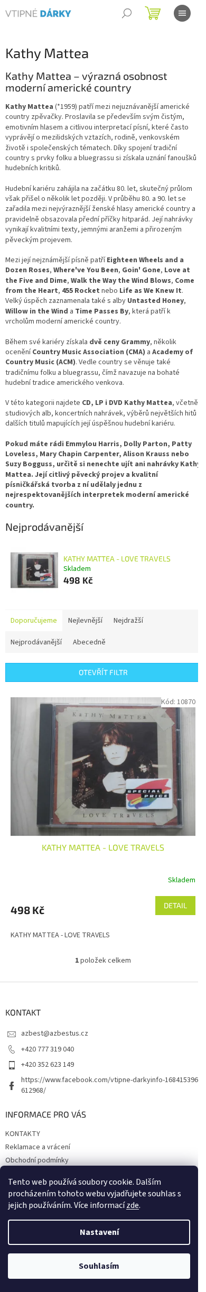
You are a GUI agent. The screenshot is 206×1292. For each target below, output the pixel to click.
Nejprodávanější (36, 642)
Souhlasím (99, 1266)
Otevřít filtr (103, 672)
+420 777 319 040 (47, 1049)
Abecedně (89, 642)
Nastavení (99, 1232)
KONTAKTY (22, 1134)
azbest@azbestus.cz (54, 1033)
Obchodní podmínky (37, 1160)
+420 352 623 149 (47, 1064)
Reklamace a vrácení (37, 1147)
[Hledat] (126, 13)
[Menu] (182, 13)
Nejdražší (128, 620)
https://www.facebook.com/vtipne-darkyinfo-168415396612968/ (109, 1085)
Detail (175, 905)
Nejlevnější (85, 620)
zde (132, 1205)
